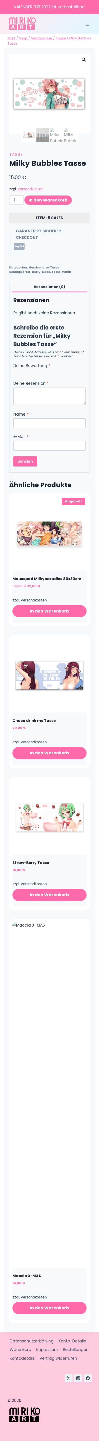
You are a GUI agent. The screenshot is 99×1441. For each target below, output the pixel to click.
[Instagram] (78, 1378)
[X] (69, 1378)
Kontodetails (22, 1358)
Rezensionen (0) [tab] (49, 286)
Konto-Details (72, 1341)
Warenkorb (20, 1349)
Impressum (47, 1349)
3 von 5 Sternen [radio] (25, 372)
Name (21, 414)
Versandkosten (30, 189)
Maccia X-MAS (26, 1275)
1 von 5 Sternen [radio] (15, 372)
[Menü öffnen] (87, 24)
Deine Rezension (31, 383)
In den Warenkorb (48, 200)
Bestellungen (76, 1349)
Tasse (16, 154)
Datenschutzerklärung (32, 1341)
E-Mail (20, 436)
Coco (46, 272)
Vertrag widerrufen (58, 1358)
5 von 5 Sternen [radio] (36, 372)
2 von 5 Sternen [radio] (20, 372)
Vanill (66, 272)
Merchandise (39, 267)
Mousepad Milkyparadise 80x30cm (46, 578)
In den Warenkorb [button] (49, 611)
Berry (36, 272)
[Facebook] (88, 1378)
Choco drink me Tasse (34, 720)
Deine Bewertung (31, 365)
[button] (84, 59)
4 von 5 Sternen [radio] (30, 372)
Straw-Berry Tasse (30, 862)
